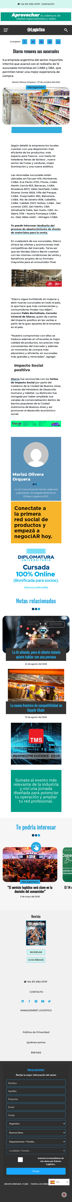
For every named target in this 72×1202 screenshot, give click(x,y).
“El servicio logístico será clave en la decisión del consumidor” (30, 889)
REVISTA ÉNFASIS (13, 1184)
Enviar (36, 1171)
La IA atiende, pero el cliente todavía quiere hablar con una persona (36, 654)
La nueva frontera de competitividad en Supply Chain (36, 708)
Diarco (15, 379)
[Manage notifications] (64, 1194)
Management (30, 881)
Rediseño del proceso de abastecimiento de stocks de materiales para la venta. (36, 229)
